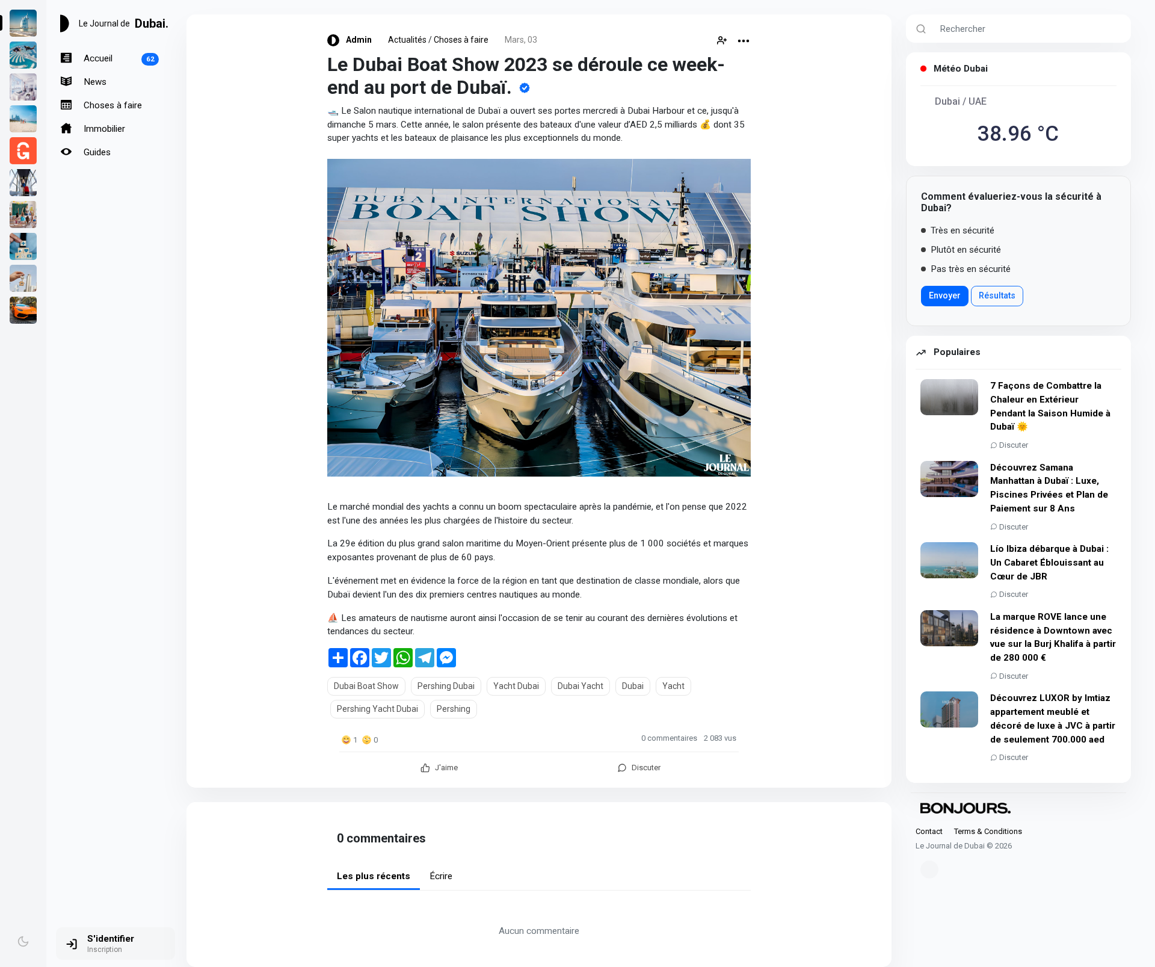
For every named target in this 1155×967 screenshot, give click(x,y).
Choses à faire (111, 105)
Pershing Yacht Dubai (377, 709)
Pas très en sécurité (969, 269)
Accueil (118, 58)
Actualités (407, 40)
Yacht (673, 686)
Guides (96, 152)
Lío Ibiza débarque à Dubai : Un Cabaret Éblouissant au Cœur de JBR (1049, 562)
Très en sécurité (961, 230)
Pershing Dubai (446, 686)
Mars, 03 (521, 40)
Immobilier (103, 128)
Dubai (633, 686)
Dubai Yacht (580, 686)
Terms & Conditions (988, 831)
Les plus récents (373, 876)
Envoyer (945, 296)
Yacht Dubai (516, 686)
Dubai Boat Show (366, 686)
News (93, 81)
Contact (929, 831)
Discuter (1013, 445)
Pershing (453, 709)
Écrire (441, 876)
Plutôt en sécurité (964, 249)
